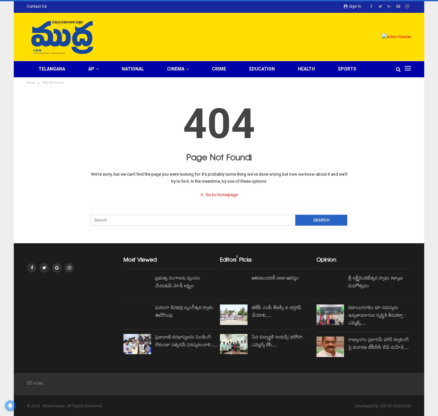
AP (91, 68)
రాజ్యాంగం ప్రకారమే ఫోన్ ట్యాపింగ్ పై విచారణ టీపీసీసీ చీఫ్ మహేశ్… (378, 344)
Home (38, 384)
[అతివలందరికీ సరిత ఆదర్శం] (234, 285)
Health (306, 68)
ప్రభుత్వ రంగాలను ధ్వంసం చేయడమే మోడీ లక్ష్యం (177, 282)
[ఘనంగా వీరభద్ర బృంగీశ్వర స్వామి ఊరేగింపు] (137, 314)
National (133, 68)
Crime (219, 68)
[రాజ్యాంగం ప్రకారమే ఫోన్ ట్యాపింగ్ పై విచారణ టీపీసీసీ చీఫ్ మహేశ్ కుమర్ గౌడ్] (330, 347)
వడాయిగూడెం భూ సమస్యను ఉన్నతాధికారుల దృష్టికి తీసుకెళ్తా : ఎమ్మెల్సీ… (376, 316)
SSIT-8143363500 (395, 406)
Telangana (51, 68)
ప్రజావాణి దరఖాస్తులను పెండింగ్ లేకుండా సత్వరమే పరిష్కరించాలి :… (186, 341)
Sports (347, 68)
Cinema (175, 68)
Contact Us (37, 6)
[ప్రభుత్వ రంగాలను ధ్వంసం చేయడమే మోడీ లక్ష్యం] (137, 285)
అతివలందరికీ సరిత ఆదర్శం (275, 279)
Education (262, 68)
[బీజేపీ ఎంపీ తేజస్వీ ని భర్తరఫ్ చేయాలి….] (234, 314)
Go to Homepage (221, 194)
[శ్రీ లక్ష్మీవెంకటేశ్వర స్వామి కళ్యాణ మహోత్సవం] (330, 285)
